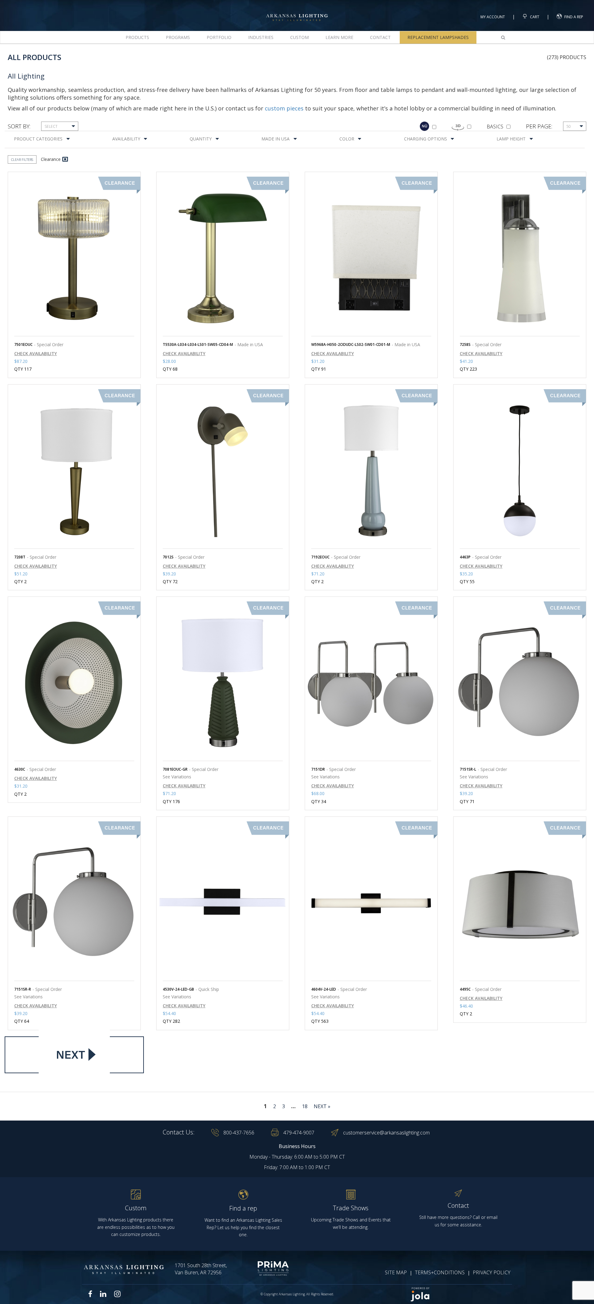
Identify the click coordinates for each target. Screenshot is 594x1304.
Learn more (339, 37)
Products (137, 37)
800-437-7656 (238, 1132)
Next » (322, 1106)
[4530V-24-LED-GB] (223, 903)
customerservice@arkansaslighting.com (386, 1132)
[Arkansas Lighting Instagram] (117, 1294)
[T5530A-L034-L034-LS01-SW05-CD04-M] (223, 258)
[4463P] (520, 471)
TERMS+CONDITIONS (440, 1272)
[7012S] (223, 471)
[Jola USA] (458, 1294)
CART (534, 16)
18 (305, 1106)
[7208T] (74, 471)
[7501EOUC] (74, 258)
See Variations (177, 777)
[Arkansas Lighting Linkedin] (103, 1294)
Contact (380, 37)
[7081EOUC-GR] (223, 683)
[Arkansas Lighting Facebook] (90, 1294)
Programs (178, 37)
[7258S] (520, 258)
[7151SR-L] (520, 683)
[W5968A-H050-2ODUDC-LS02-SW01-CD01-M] (371, 258)
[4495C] (520, 903)
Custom (299, 37)
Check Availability (35, 353)
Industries (260, 37)
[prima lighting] (262, 1268)
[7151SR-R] (74, 903)
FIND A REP (573, 16)
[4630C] (74, 683)
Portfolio (219, 37)
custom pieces (284, 108)
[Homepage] (297, 12)
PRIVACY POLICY (491, 1272)
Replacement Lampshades (438, 37)
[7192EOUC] (371, 471)
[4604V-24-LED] (371, 903)
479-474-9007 (298, 1132)
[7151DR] (371, 683)
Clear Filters (22, 159)
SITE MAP (396, 1272)
